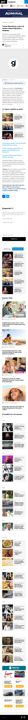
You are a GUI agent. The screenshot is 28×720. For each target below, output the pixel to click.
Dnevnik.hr (6, 5)
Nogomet (12, 2)
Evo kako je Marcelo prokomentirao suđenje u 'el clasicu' (12, 156)
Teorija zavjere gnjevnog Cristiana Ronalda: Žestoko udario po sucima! (14, 144)
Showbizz (22, 5)
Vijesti (14, 5)
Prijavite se (14, 239)
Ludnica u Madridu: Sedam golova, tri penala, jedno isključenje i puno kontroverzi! (12, 150)
